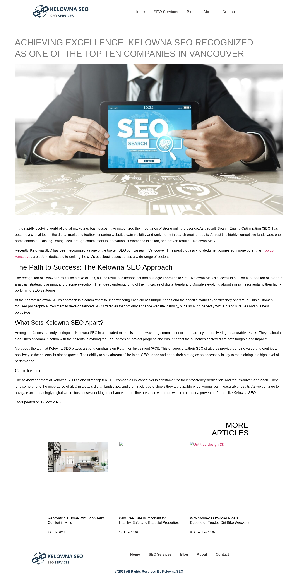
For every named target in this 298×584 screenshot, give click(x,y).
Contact (229, 12)
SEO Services (166, 12)
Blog (191, 12)
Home (139, 12)
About (208, 12)
